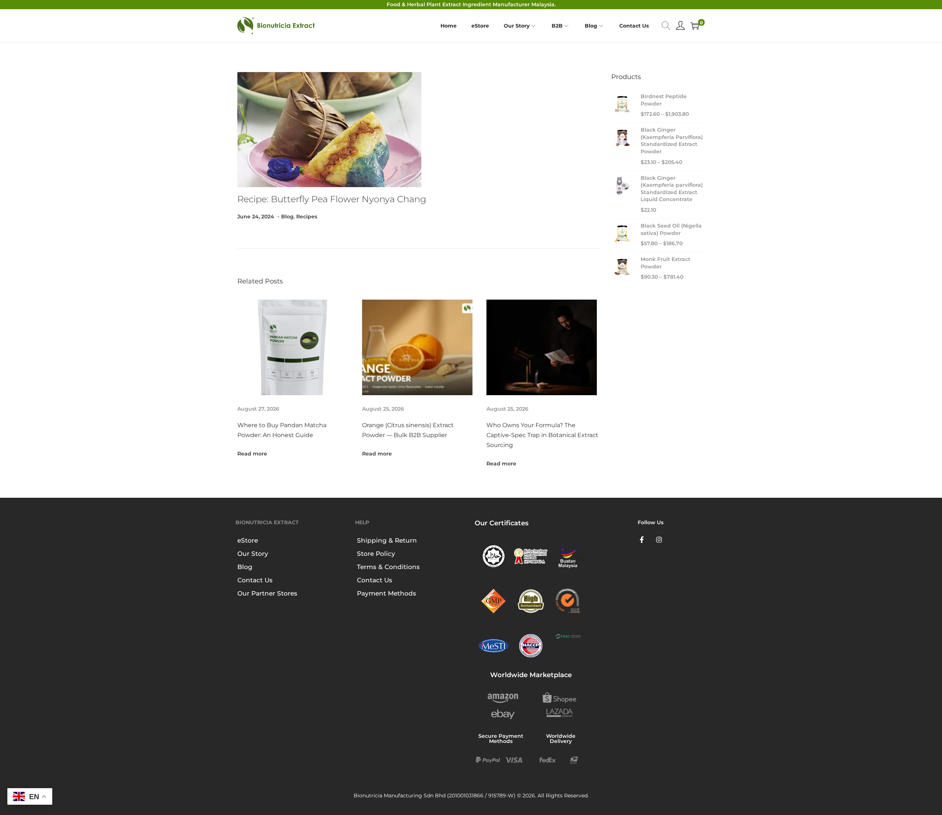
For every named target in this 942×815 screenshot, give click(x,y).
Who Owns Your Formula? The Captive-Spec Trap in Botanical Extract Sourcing (542, 435)
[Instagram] (659, 539)
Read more (252, 453)
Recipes (306, 216)
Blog (287, 216)
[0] (694, 25)
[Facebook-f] (641, 539)
